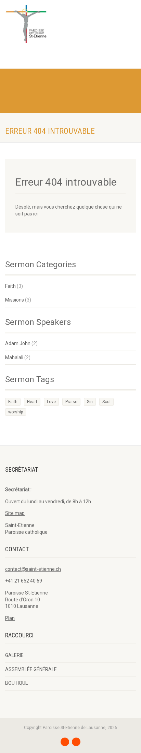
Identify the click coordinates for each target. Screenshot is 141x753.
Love (51, 401)
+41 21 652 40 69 (23, 581)
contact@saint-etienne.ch (33, 569)
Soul (106, 401)
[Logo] (47, 24)
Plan (10, 618)
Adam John (17, 343)
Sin (90, 401)
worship (15, 412)
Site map (15, 513)
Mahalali (14, 357)
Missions (14, 300)
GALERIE (14, 655)
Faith (10, 286)
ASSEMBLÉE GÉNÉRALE (31, 669)
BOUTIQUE (16, 683)
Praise (71, 401)
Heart (32, 401)
